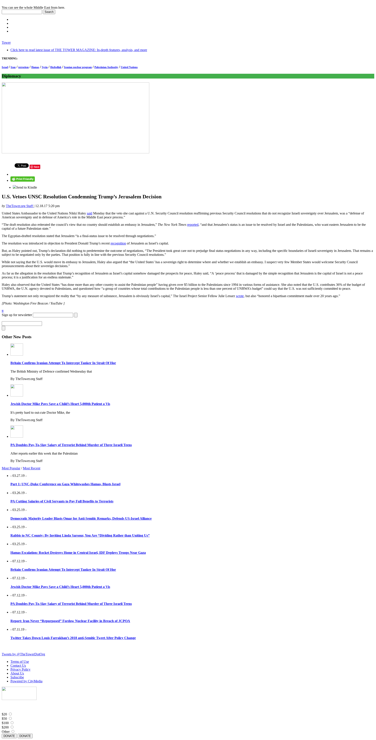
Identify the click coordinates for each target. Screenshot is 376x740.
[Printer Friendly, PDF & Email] (22, 180)
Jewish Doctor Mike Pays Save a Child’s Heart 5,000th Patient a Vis (60, 404)
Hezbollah (55, 67)
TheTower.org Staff (20, 206)
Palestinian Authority (106, 67)
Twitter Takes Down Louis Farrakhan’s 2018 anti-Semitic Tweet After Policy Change (73, 638)
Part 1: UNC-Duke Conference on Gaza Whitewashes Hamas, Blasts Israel (65, 484)
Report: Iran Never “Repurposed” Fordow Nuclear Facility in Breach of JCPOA (70, 621)
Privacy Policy (20, 669)
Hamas (35, 67)
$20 (4, 714)
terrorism (23, 67)
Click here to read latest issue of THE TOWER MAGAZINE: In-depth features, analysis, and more (78, 50)
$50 (4, 718)
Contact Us (18, 665)
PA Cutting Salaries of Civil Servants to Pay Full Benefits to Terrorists (61, 501)
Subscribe (17, 677)
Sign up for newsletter (17, 315)
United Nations (129, 67)
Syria (45, 67)
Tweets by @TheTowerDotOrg (23, 654)
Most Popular (11, 468)
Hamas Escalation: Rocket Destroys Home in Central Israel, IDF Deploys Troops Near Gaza (78, 552)
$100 (5, 723)
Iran (13, 67)
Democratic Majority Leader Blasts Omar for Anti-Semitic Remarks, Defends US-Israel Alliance (81, 518)
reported (192, 224)
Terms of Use (19, 661)
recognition (118, 243)
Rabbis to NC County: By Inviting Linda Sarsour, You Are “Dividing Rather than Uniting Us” (80, 535)
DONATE (9, 736)
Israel (5, 67)
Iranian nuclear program (78, 67)
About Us (17, 673)
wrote (240, 296)
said (89, 213)
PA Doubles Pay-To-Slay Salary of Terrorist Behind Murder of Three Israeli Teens (71, 445)
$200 (5, 727)
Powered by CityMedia (26, 681)
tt (2, 311)
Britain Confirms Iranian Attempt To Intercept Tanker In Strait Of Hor (63, 363)
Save (36, 166)
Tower (6, 42)
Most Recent (31, 468)
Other (6, 731)
